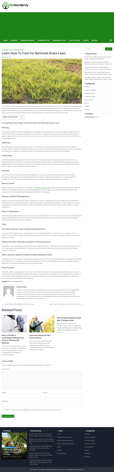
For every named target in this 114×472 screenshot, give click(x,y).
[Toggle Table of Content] (21, 117)
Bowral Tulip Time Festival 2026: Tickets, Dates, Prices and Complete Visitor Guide (40, 455)
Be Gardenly (34, 469)
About (59, 447)
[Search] (111, 40)
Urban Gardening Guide (65, 437)
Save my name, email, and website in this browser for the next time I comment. (33, 410)
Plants (86, 40)
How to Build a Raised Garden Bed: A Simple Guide (69, 319)
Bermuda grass (13, 281)
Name (4, 392)
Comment (6, 369)
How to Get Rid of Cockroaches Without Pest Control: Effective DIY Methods (13, 339)
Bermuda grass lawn (43, 188)
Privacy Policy (61, 453)
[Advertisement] (57, 24)
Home (5, 40)
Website (5, 401)
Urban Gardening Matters (65, 443)
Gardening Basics (27, 40)
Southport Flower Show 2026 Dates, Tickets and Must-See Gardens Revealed (41, 448)
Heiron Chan (8, 456)
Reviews (87, 109)
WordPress (80, 469)
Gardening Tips (43, 40)
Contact (59, 450)
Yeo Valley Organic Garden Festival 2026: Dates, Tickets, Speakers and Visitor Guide (40, 462)
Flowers (14, 40)
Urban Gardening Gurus (65, 440)
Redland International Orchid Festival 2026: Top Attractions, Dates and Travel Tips (41, 441)
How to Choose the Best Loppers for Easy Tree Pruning (13, 452)
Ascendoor (62, 469)
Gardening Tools (59, 40)
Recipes (94, 40)
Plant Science (74, 40)
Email (45, 392)
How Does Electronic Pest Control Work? (39, 336)
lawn (21, 281)
